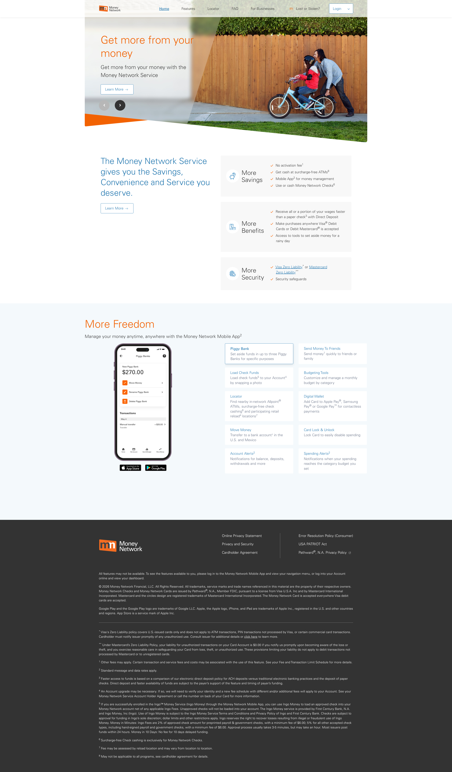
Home (164, 8)
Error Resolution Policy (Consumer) (326, 535)
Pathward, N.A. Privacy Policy (323, 552)
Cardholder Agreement (240, 552)
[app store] (130, 467)
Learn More (114, 89)
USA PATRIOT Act (313, 544)
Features (188, 8)
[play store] (155, 467)
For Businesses (263, 8)
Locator (213, 8)
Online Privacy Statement (242, 535)
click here (250, 636)
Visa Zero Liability (288, 267)
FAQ (235, 8)
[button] (120, 105)
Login (337, 8)
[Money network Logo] (120, 545)
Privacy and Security (238, 544)
